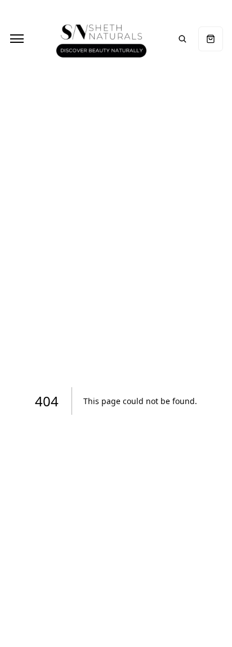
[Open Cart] (210, 38)
